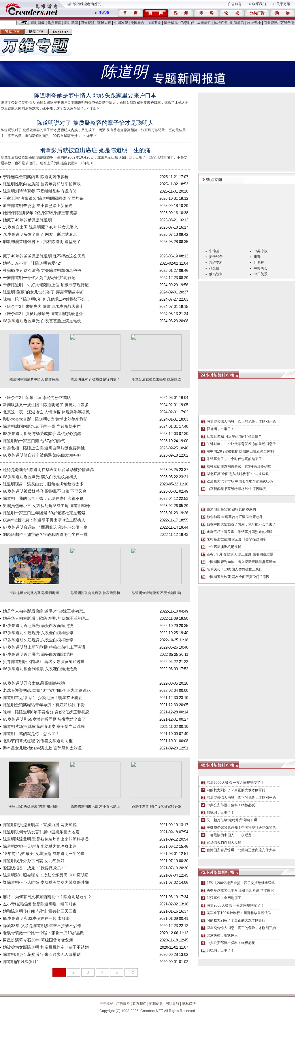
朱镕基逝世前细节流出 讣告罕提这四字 (236, 539)
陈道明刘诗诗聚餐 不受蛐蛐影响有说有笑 (40, 191)
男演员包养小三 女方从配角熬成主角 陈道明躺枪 (46, 505)
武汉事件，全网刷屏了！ (226, 898)
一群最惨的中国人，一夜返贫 (229, 835)
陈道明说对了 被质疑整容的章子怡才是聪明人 (95, 123)
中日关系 (260, 274)
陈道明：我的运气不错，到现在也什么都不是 (43, 498)
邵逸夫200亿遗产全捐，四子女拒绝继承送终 (241, 883)
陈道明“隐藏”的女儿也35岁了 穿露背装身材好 (43, 292)
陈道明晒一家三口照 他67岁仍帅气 (34, 440)
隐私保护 (189, 1004)
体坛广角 (221, 23)
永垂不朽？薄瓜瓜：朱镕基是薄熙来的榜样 (239, 532)
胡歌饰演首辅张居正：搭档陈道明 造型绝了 (42, 241)
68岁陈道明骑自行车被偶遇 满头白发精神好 (42, 455)
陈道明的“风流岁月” (20, 961)
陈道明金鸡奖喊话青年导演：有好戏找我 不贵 (44, 704)
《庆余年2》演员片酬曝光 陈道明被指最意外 (43, 313)
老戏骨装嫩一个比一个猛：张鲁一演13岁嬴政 (43, 932)
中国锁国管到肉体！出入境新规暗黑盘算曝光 (241, 562)
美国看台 (137, 23)
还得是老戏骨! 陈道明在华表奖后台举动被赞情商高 (48, 469)
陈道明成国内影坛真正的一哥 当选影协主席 (42, 426)
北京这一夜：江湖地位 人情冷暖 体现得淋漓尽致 (46, 412)
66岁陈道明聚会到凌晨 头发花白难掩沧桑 (40, 668)
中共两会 (260, 268)
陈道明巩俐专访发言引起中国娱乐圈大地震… (43, 832)
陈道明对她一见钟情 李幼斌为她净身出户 (40, 846)
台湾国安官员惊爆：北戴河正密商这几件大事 (241, 850)
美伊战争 (216, 257)
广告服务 (235, 4)
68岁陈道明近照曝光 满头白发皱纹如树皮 (40, 476)
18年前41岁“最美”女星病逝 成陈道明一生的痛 (44, 853)
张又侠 (214, 268)
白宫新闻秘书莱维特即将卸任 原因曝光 (236, 489)
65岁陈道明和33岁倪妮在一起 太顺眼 (36, 918)
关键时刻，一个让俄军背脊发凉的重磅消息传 (241, 444)
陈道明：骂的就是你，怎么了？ (31, 733)
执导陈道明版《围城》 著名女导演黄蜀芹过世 (44, 661)
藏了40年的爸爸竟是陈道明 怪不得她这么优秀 (44, 256)
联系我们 (259, 4)
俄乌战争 (216, 274)
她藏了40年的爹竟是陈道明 (27, 220)
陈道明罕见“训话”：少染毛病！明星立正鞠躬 (42, 697)
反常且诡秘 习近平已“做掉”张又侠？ (234, 436)
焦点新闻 (54, 23)
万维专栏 (216, 263)
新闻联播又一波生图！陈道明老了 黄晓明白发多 (46, 404)
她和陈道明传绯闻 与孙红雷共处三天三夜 (40, 911)
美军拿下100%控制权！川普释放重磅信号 (239, 913)
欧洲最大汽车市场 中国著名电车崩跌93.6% (240, 481)
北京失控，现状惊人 (222, 935)
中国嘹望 (121, 23)
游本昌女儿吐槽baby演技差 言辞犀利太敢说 (42, 748)
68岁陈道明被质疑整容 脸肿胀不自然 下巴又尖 (44, 491)
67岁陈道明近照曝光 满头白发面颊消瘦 (38, 625)
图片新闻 (71, 23)
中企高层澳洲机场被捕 (224, 547)
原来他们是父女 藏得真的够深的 (231, 509)
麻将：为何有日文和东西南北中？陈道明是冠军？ (47, 896)
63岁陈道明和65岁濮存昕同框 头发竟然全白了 (44, 719)
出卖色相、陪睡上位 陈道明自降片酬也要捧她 (44, 448)
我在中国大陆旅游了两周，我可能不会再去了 (241, 524)
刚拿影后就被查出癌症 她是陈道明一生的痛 (95, 150)
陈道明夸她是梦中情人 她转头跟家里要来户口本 (95, 95)
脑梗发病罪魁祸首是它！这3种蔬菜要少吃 (239, 466)
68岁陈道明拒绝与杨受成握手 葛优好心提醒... (44, 433)
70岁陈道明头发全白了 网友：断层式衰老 (40, 234)
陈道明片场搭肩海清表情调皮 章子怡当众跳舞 (44, 726)
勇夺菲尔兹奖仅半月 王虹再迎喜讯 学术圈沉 (240, 890)
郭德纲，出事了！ (220, 429)
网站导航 (172, 1004)
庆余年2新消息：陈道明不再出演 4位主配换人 (44, 520)
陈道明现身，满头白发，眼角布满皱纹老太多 (43, 484)
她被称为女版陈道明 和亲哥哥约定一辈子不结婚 (46, 947)
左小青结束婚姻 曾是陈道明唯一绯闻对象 (40, 904)
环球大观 (104, 23)
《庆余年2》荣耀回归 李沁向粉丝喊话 (37, 397)
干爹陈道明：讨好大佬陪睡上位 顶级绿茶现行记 (46, 284)
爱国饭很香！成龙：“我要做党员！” (34, 868)
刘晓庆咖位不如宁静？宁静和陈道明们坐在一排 (45, 534)
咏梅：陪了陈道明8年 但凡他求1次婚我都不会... (46, 299)
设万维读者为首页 (87, 4)
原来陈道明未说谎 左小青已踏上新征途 (38, 205)
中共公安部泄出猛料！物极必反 (231, 805)
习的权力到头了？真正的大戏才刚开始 (236, 790)
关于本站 (107, 1004)
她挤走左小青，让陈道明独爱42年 (33, 263)
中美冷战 (260, 251)
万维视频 (88, 23)
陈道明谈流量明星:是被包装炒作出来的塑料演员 (46, 839)
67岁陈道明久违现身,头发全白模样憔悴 (38, 640)
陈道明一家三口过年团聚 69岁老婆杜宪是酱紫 (44, 512)
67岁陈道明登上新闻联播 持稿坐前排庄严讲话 (44, 647)
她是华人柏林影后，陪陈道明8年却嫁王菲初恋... (46, 618)
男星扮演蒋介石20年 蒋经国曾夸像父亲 (38, 940)
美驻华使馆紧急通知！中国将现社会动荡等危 (241, 828)
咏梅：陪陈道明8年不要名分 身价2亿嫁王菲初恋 (46, 712)
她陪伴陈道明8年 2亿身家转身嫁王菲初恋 (40, 212)
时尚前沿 (237, 23)
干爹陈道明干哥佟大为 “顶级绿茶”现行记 (39, 277)
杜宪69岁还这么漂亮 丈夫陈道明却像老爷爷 (42, 270)
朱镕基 (214, 251)
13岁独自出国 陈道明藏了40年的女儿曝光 (40, 227)
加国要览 (154, 23)
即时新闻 (38, 23)
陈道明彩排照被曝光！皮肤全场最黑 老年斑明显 (46, 875)
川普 (257, 257)
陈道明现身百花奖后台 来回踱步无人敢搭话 (42, 954)
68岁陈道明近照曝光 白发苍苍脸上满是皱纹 (42, 321)
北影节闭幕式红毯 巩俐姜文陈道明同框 (38, 741)
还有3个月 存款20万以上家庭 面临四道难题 (240, 554)
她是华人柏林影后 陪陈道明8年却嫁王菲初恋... (44, 611)
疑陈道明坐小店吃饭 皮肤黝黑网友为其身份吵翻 (46, 882)
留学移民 (171, 23)
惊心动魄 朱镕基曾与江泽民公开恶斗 (235, 517)
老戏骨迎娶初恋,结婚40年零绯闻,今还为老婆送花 (46, 690)
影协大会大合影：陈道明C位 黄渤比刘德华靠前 (45, 419)
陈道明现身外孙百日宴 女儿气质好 (34, 860)
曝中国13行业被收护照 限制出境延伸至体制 (240, 451)
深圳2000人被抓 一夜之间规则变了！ (235, 783)
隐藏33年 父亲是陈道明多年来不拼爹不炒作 (42, 925)
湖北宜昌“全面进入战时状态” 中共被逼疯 (238, 474)
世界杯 (259, 263)
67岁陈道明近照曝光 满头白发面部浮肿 (38, 654)
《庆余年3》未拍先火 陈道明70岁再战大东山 (43, 306)
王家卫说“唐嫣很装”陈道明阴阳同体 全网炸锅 (43, 198)
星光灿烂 (204, 23)
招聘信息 (156, 1004)
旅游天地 (254, 23)
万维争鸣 (287, 23)
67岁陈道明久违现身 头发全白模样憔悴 (38, 632)
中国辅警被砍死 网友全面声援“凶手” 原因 (238, 577)
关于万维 (283, 4)
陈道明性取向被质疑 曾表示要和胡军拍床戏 (42, 184)
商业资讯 (271, 23)
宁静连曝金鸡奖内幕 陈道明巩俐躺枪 (36, 176)
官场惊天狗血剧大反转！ (226, 843)
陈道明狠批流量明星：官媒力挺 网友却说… (42, 824)
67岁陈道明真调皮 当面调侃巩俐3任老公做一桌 (45, 527)
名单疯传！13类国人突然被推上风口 (235, 569)
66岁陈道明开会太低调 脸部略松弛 (34, 683)
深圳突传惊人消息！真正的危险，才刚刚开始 (241, 421)
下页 (131, 972)
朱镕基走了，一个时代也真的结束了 (234, 459)
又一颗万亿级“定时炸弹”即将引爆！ (234, 820)
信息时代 (187, 23)
